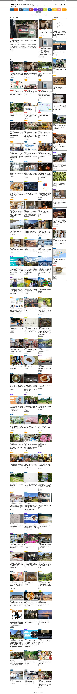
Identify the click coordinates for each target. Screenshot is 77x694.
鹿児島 (64, 9)
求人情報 (35, 14)
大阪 (45, 9)
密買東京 (24, 0)
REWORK (54, 0)
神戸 (49, 9)
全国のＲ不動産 (16, 0)
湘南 (21, 9)
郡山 (16, 9)
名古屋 (40, 9)
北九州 (54, 9)
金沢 (31, 9)
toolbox (39, 0)
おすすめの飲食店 (44, 14)
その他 (38, 12)
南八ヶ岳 (26, 9)
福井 (35, 9)
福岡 (59, 9)
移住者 (39, 14)
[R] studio (32, 0)
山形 (12, 9)
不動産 (32, 14)
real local (47, 0)
